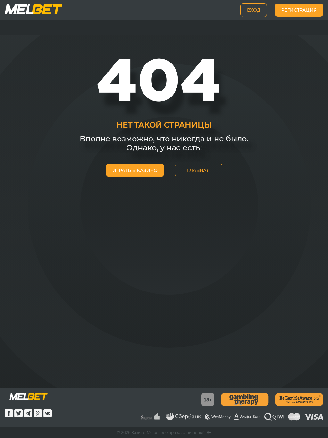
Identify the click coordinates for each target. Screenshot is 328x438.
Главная (198, 170)
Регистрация (299, 10)
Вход (253, 10)
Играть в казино (135, 170)
